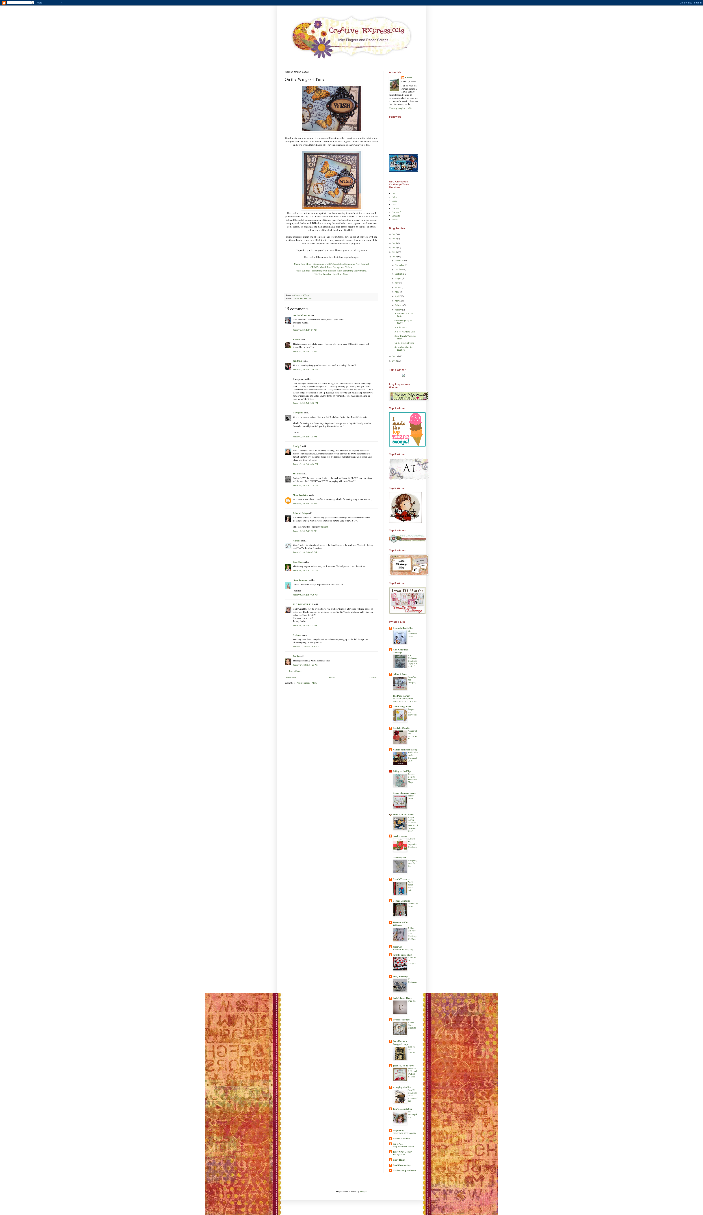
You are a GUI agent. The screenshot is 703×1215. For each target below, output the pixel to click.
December (399, 260)
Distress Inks (298, 298)
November (400, 264)
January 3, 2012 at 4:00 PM (305, 436)
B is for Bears (401, 327)
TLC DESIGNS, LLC (303, 604)
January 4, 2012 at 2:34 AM (305, 503)
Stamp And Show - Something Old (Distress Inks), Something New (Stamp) (331, 263)
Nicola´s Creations (401, 1138)
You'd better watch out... (410, 886)
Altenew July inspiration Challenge (412, 842)
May (397, 291)
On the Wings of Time (404, 342)
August (398, 278)
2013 (394, 251)
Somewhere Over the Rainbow (404, 348)
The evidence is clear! (412, 633)
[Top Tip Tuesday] (403, 375)
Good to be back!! (413, 905)
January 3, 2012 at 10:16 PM (305, 464)
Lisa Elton (298, 561)
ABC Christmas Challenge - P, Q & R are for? (412, 660)
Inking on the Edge (402, 771)
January (398, 309)
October (398, 269)
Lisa (393, 204)
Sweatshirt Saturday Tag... (404, 949)
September (400, 273)
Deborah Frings (300, 513)
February (399, 305)
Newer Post (291, 677)
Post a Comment (296, 671)
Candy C (297, 446)
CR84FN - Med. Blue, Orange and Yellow (331, 267)
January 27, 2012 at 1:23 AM (305, 664)
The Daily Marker (401, 695)
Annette (296, 540)
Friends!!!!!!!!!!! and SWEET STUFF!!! (412, 1072)
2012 (394, 256)
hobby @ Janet (400, 674)
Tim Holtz (308, 298)
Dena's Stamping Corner (404, 792)
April (397, 296)
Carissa (408, 77)
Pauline (296, 656)
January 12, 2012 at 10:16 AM (306, 646)
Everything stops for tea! (413, 863)
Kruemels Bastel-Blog (403, 628)
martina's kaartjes (301, 315)
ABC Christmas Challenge (400, 651)
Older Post (372, 677)
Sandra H (297, 360)
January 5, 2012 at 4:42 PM (305, 552)
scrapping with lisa (402, 1087)
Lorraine (395, 208)
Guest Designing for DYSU (403, 321)
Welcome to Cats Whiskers (400, 924)
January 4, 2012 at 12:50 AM (305, 485)
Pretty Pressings (400, 976)
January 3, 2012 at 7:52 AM (305, 351)
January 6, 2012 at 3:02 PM (305, 625)
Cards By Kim (399, 857)
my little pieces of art (402, 954)
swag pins (412, 1000)
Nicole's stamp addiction (404, 1170)
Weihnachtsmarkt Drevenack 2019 (413, 756)
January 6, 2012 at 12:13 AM (305, 570)
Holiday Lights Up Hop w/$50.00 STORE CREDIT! (405, 700)
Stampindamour (300, 580)
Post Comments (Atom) (307, 682)
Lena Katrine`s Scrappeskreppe (400, 1043)
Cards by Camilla (401, 728)
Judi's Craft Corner (402, 1151)
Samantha (396, 215)
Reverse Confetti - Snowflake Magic (412, 778)
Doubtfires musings (402, 1165)
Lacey (394, 200)
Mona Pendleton (300, 495)
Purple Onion (411, 797)
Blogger (363, 1191)
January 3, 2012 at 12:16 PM (305, 402)
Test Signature (399, 1154)
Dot (393, 193)
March (398, 300)
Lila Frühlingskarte (412, 1114)
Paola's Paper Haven (402, 998)
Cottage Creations (401, 900)
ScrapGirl (397, 946)
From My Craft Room (403, 814)
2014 (394, 247)
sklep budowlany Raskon (403, 1146)
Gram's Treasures (401, 879)
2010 (394, 360)
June (397, 287)
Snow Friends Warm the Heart (405, 337)
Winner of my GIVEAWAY (413, 734)
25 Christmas (412, 980)
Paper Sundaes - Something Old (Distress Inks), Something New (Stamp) (331, 270)
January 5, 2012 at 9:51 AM (305, 530)
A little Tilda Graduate (412, 1025)
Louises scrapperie (401, 1019)
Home (331, 677)
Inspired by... (399, 1130)
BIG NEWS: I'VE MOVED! (404, 1133)
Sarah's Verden (400, 835)
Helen (394, 196)
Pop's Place (398, 1143)
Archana (297, 635)
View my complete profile (400, 108)
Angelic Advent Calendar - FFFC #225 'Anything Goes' (413, 824)
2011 (394, 356)
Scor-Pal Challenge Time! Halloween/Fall (413, 1095)
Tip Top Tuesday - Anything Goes (331, 273)
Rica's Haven (399, 1159)
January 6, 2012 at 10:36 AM (305, 594)
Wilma (394, 219)
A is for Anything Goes (405, 331)
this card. (324, 526)
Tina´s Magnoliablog (402, 1108)
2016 (394, 238)
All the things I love (402, 706)
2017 (394, 234)
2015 (394, 243)
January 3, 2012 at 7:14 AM (305, 329)
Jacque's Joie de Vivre (403, 1065)
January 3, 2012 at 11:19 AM (305, 369)
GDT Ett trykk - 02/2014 (411, 1050)
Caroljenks (298, 412)
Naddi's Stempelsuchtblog (405, 749)
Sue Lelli (297, 473)
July (397, 282)
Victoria (296, 339)
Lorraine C (396, 211)
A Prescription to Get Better (404, 314)
